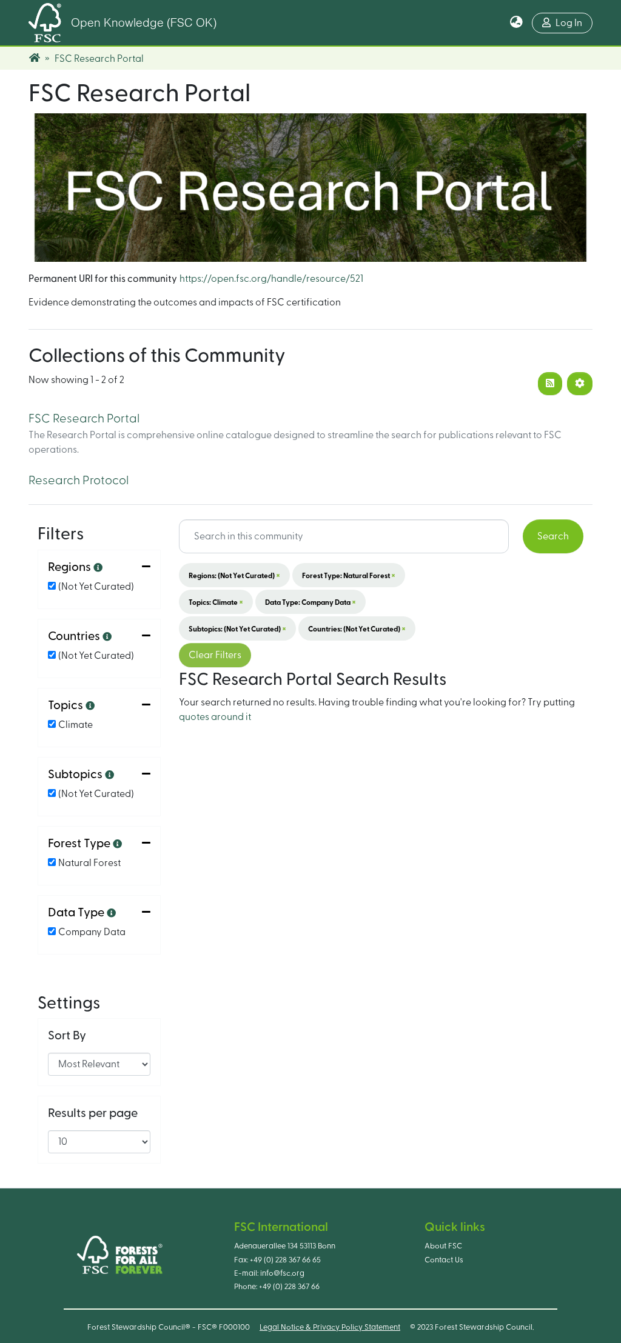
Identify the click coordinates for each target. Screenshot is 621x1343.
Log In (569, 23)
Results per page (93, 1113)
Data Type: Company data (310, 602)
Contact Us (444, 1260)
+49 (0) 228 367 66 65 (285, 1260)
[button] (516, 23)
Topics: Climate (216, 602)
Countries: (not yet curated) (357, 628)
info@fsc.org (282, 1273)
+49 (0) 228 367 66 (289, 1286)
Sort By (67, 1036)
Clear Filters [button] (215, 655)
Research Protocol (79, 481)
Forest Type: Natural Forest (348, 575)
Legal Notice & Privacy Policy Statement (330, 1327)
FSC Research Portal (84, 419)
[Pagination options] (579, 383)
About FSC (443, 1246)
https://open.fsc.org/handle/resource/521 (271, 279)
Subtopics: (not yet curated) (237, 628)
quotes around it (215, 717)
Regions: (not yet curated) (234, 575)
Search (553, 536)
